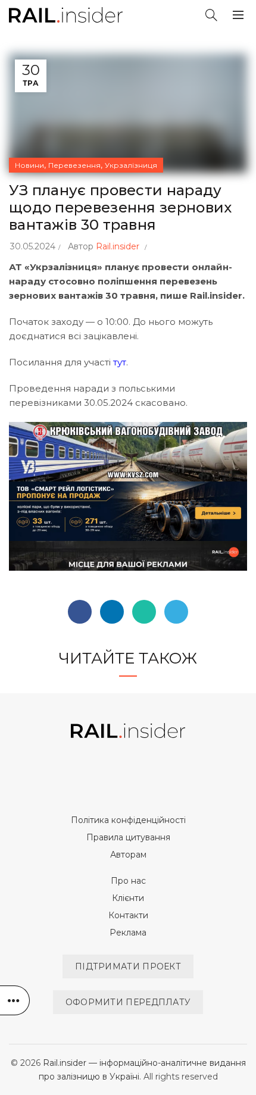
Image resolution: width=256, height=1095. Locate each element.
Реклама (128, 932)
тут (119, 362)
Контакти (128, 915)
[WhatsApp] (144, 612)
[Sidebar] (15, 1000)
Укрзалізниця (131, 165)
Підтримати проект (128, 966)
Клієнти (128, 898)
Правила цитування (128, 837)
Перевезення (74, 165)
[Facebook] (80, 612)
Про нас (128, 880)
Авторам (128, 854)
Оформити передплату (128, 1002)
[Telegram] (176, 612)
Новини (29, 165)
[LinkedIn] (112, 612)
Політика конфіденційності (128, 820)
